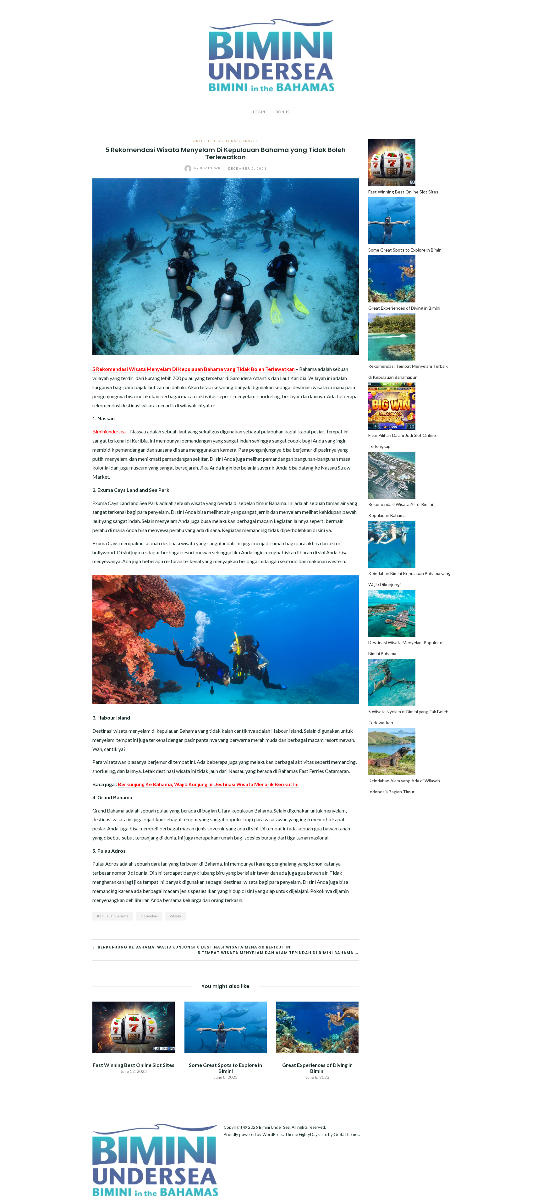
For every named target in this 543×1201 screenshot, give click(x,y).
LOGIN (259, 112)
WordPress (272, 1134)
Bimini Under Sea (274, 1127)
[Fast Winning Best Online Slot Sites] (133, 1027)
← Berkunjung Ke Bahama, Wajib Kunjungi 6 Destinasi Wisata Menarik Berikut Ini (192, 947)
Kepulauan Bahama (113, 916)
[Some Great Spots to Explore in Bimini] (225, 1027)
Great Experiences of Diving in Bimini (317, 1068)
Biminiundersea (109, 431)
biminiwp (208, 168)
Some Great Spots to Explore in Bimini (225, 1068)
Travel (250, 141)
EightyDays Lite (313, 1134)
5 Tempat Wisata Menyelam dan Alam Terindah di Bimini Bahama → (278, 952)
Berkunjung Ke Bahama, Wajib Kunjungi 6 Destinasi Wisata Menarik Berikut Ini (208, 784)
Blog (218, 141)
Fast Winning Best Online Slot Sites (133, 1065)
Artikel (201, 141)
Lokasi (233, 141)
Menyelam (149, 916)
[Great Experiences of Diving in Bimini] (317, 1027)
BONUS (283, 112)
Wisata (175, 916)
